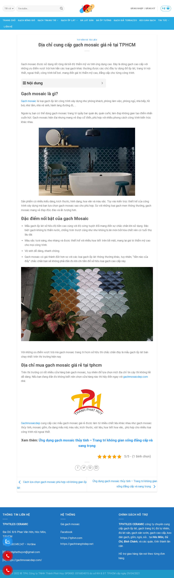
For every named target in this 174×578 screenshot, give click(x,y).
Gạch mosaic (28, 101)
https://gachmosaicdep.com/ (24, 560)
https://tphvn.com (71, 538)
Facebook (66, 532)
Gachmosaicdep (30, 423)
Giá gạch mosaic (70, 524)
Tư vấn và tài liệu (87, 40)
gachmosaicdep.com (135, 376)
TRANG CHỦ (9, 20)
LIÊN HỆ (8, 26)
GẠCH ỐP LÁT (68, 20)
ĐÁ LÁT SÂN (87, 20)
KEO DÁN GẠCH (147, 20)
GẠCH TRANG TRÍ (47, 20)
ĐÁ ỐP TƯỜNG (103, 20)
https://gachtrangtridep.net (76, 544)
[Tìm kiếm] (61, 8)
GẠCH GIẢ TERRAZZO (125, 20)
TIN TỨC (162, 20)
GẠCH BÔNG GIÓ (26, 20)
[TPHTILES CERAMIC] (87, 8)
